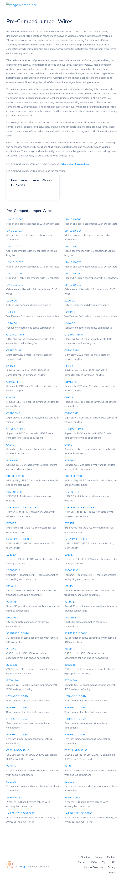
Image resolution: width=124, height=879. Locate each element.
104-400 (11, 323)
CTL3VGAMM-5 (16, 429)
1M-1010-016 (14, 285)
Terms (112, 872)
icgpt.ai (25, 866)
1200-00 (11, 300)
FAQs (94, 862)
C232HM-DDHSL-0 (17, 750)
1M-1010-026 (14, 262)
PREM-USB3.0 (15, 476)
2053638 (12, 665)
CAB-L (10, 445)
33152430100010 (17, 633)
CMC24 (10, 397)
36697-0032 (14, 797)
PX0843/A (12, 680)
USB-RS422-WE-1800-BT (22, 507)
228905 (11, 766)
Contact (111, 857)
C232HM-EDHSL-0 (17, 539)
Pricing (98, 857)
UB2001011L (14, 492)
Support (82, 862)
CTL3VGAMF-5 (15, 334)
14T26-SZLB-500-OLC (20, 813)
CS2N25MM (13, 350)
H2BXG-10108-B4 (17, 707)
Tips (104, 862)
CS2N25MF (13, 413)
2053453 (12, 649)
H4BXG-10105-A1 (17, 719)
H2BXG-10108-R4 (17, 696)
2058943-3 (13, 570)
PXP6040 (12, 460)
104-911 (11, 312)
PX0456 (11, 586)
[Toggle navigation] (113, 5)
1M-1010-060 (14, 219)
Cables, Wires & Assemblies (75, 164)
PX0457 (11, 523)
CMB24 (10, 366)
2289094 (12, 602)
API (113, 862)
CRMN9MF (12, 382)
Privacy (111, 867)
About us (85, 857)
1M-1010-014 (14, 231)
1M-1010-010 (14, 246)
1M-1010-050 (14, 273)
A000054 (12, 617)
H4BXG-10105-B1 (17, 734)
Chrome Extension (93, 867)
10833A (11, 555)
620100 (11, 782)
